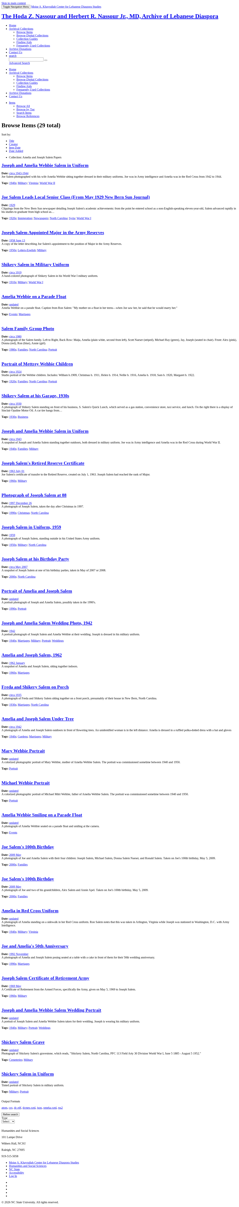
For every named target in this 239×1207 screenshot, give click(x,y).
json (39, 1107)
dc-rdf (17, 1107)
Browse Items (24, 32)
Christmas (24, 512)
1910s (12, 282)
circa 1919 (15, 272)
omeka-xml (50, 1107)
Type (4, 1118)
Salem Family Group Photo (27, 328)
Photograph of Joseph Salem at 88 (33, 495)
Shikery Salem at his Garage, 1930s (35, 395)
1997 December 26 (20, 503)
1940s (12, 183)
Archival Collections (21, 28)
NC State (14, 1169)
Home (12, 25)
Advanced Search (19, 63)
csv (11, 1107)
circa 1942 (15, 726)
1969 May (15, 986)
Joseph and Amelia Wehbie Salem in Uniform (45, 165)
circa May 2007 (18, 566)
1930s (12, 416)
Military (22, 183)
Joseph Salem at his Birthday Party (35, 559)
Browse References (27, 116)
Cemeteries (15, 1059)
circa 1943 (15, 439)
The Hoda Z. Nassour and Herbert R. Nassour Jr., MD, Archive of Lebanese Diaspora (109, 16)
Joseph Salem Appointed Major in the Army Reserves (52, 232)
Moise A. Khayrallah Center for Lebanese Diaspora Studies (44, 1162)
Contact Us (15, 52)
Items (12, 102)
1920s (12, 218)
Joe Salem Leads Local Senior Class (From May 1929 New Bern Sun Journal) (75, 197)
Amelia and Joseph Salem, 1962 (31, 655)
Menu (16, 6)
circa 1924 (15, 371)
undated (13, 304)
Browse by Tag (25, 109)
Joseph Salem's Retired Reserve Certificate (42, 463)
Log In (13, 1176)
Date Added (16, 151)
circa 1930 (15, 403)
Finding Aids (24, 42)
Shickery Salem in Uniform (27, 1073)
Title (11, 140)
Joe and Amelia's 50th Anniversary (34, 946)
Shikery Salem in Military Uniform (35, 264)
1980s (12, 349)
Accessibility (16, 1172)
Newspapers (41, 218)
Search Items (24, 112)
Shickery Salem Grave (23, 1042)
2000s (12, 576)
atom (4, 1107)
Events (13, 314)
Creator (13, 144)
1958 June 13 (17, 240)
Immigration (25, 218)
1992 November (18, 954)
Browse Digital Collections (32, 35)
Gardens (23, 736)
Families (23, 349)
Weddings (58, 640)
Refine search (10, 1114)
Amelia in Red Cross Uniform (29, 910)
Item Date (15, 147)
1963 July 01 (16, 471)
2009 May (15, 854)
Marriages (24, 314)
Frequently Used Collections (33, 45)
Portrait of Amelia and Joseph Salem (36, 591)
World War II (47, 183)
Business (23, 416)
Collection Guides (27, 38)
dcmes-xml (29, 1107)
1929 (12, 205)
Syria (72, 218)
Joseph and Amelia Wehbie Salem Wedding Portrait (51, 1010)
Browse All (23, 106)
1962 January (17, 663)
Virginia (33, 183)
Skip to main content (13, 3)
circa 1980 (15, 336)
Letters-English (27, 250)
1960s (12, 480)
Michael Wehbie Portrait (25, 782)
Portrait (52, 349)
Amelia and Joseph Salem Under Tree (37, 718)
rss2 (60, 1107)
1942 (12, 631)
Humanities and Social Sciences (27, 1166)
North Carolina (58, 218)
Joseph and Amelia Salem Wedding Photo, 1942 (46, 623)
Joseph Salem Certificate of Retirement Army (45, 978)
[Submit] (45, 60)
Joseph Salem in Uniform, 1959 (31, 527)
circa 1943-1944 (18, 173)
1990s (12, 512)
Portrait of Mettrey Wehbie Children (37, 363)
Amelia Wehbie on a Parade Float (33, 296)
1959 (12, 535)
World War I (84, 218)
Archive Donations (20, 49)
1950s (12, 250)
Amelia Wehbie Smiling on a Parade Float (41, 814)
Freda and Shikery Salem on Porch (35, 687)
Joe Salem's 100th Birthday (27, 846)
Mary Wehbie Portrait (23, 750)
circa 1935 (15, 695)
